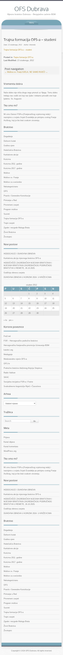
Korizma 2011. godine (13, 164)
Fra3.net (7, 336)
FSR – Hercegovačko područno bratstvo (21, 341)
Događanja (8, 136)
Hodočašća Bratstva (12, 150)
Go (34, 421)
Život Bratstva (10, 232)
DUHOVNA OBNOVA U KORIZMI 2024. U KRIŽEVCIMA (28, 277)
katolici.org (8, 350)
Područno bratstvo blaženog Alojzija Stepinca (23, 368)
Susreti (7, 214)
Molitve (7, 173)
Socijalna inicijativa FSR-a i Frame (18, 382)
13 (14, 303)
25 (53, 308)
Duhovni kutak (10, 141)
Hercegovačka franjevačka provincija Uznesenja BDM (26, 345)
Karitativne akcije (11, 155)
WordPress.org (10, 451)
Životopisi (8, 237)
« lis (5, 320)
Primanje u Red (10, 200)
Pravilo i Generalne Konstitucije (17, 196)
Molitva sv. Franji (13, 72)
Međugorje (8, 354)
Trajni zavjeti (9, 223)
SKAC (6, 377)
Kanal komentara (11, 446)
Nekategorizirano (11, 186)
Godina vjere (9, 145)
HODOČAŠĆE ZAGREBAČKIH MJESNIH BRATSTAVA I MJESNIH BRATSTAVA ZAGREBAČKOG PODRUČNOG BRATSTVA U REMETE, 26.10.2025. (28, 265)
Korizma (7, 159)
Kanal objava (9, 442)
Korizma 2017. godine (13, 168)
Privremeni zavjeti (11, 205)
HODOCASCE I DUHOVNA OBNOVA (19, 254)
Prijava (7, 437)
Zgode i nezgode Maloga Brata (17, 228)
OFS (6, 191)
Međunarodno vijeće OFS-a (15, 359)
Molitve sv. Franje (11, 177)
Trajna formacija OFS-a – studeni (18, 50)
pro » (11, 320)
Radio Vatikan (9, 373)
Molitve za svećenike (13, 182)
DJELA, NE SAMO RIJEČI (35, 72)
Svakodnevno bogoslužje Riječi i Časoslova (22, 386)
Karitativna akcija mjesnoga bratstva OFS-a (22, 258)
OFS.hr (7, 363)
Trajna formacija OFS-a (23, 57)
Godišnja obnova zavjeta (14, 273)
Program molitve (11, 209)
